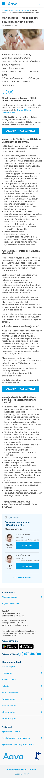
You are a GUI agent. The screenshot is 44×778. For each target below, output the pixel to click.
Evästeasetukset (22, 774)
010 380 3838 (12, 603)
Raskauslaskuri (9, 705)
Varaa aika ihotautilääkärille (20, 131)
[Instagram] (27, 654)
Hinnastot (7, 673)
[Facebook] (5, 92)
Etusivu (5, 10)
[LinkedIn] (11, 92)
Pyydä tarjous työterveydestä (16, 738)
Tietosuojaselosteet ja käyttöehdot (22, 769)
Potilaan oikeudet (10, 692)
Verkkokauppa (9, 718)
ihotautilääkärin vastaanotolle (17, 111)
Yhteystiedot (8, 712)
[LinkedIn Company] (32, 654)
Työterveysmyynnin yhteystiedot (18, 744)
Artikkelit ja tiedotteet (20, 10)
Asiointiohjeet (9, 666)
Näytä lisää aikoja (22, 578)
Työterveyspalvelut (11, 731)
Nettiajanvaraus (9, 597)
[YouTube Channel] (38, 654)
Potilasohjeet (8, 699)
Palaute (5, 686)
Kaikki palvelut (9, 679)
